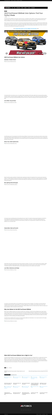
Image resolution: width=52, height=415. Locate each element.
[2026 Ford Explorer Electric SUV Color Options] (17, 380)
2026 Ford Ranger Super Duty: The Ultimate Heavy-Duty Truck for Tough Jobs (26, 393)
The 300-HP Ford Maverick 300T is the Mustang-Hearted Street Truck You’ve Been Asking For (35, 384)
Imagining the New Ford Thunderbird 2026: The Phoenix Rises (8, 393)
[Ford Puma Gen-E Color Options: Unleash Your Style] (44, 389)
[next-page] (6, 396)
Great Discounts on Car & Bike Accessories (26, 28)
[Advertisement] (26, 4)
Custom (29, 7)
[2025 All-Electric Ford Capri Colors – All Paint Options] (44, 380)
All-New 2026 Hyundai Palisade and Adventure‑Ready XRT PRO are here (38, 371)
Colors (7, 367)
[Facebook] (41, 0)
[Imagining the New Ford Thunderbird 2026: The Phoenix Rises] (8, 389)
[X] (45, 0)
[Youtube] (47, 0)
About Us (12, 0)
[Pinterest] (44, 0)
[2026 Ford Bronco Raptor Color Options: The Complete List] (8, 380)
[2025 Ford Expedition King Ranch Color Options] (26, 380)
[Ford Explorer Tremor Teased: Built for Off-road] (35, 389)
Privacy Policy (18, 0)
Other (22, 7)
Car (12, 7)
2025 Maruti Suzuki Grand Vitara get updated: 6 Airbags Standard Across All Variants (14, 371)
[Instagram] (43, 0)
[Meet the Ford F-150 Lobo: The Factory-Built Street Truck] (17, 389)
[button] (47, 7)
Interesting (18, 7)
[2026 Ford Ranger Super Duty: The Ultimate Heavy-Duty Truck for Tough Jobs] (26, 389)
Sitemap (21, 0)
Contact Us (15, 0)
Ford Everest (10, 367)
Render (25, 7)
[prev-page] (4, 396)
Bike (14, 7)
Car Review (33, 7)
